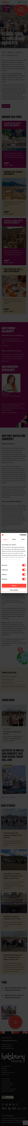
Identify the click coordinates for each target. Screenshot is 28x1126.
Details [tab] (14, 539)
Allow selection (14, 590)
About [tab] (23, 539)
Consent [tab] (5, 539)
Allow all (14, 585)
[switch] (24, 570)
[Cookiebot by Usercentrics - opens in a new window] (20, 535)
